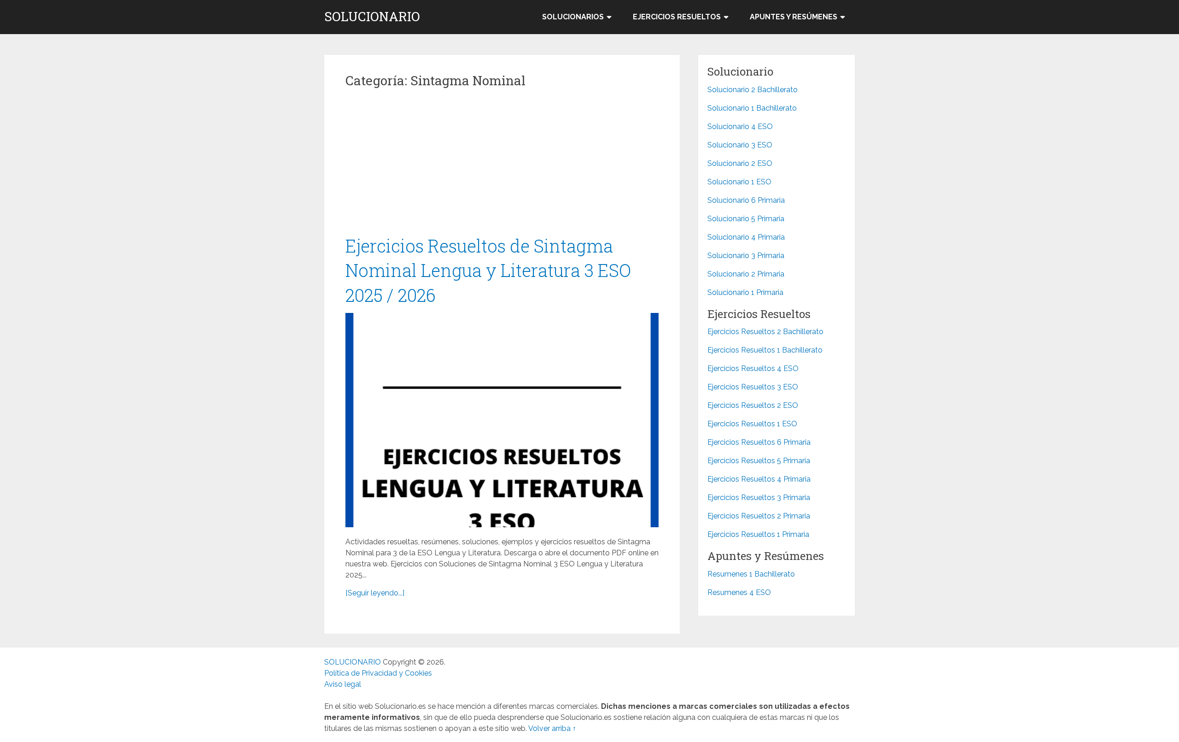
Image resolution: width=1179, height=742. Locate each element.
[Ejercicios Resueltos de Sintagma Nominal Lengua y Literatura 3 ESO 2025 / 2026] (502, 420)
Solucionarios (573, 16)
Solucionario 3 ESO (739, 145)
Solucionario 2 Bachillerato (752, 89)
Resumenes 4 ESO (739, 592)
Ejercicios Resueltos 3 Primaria (758, 497)
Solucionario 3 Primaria (745, 255)
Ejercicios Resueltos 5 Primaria (758, 460)
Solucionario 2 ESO (739, 163)
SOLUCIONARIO (372, 16)
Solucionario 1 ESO (739, 181)
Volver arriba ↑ (552, 728)
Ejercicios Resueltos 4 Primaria (759, 479)
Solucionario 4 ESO (740, 126)
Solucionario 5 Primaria (745, 218)
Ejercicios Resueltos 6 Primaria (759, 442)
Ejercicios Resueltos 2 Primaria (758, 516)
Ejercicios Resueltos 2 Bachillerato (765, 331)
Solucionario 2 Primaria (745, 274)
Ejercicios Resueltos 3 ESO (752, 387)
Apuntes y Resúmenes (793, 16)
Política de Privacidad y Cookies (378, 673)
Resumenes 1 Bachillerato (751, 574)
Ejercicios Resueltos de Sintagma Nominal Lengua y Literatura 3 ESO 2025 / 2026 (488, 270)
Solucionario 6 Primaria (746, 200)
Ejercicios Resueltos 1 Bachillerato (765, 350)
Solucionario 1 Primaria (745, 292)
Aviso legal (342, 684)
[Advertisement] (502, 165)
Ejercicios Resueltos (677, 16)
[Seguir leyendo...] (374, 593)
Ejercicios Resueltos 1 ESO (752, 423)
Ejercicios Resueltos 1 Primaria (758, 534)
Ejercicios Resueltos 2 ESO (752, 405)
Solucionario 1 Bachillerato (752, 108)
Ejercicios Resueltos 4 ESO (753, 368)
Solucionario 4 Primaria (746, 237)
